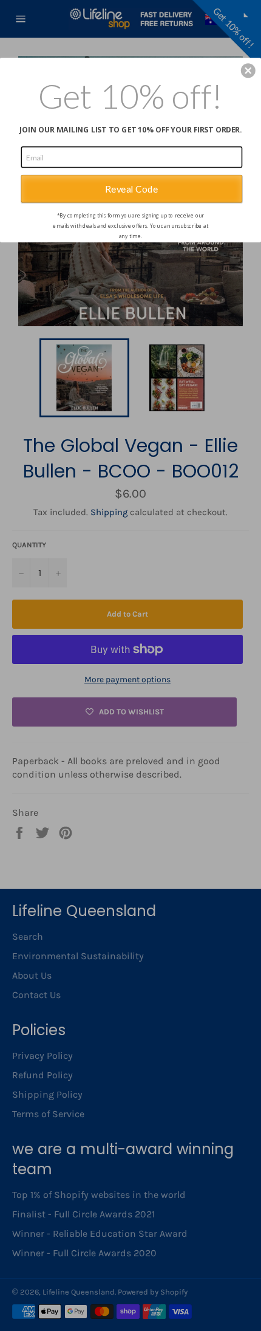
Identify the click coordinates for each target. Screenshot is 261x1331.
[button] (248, 70)
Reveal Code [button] (131, 188)
